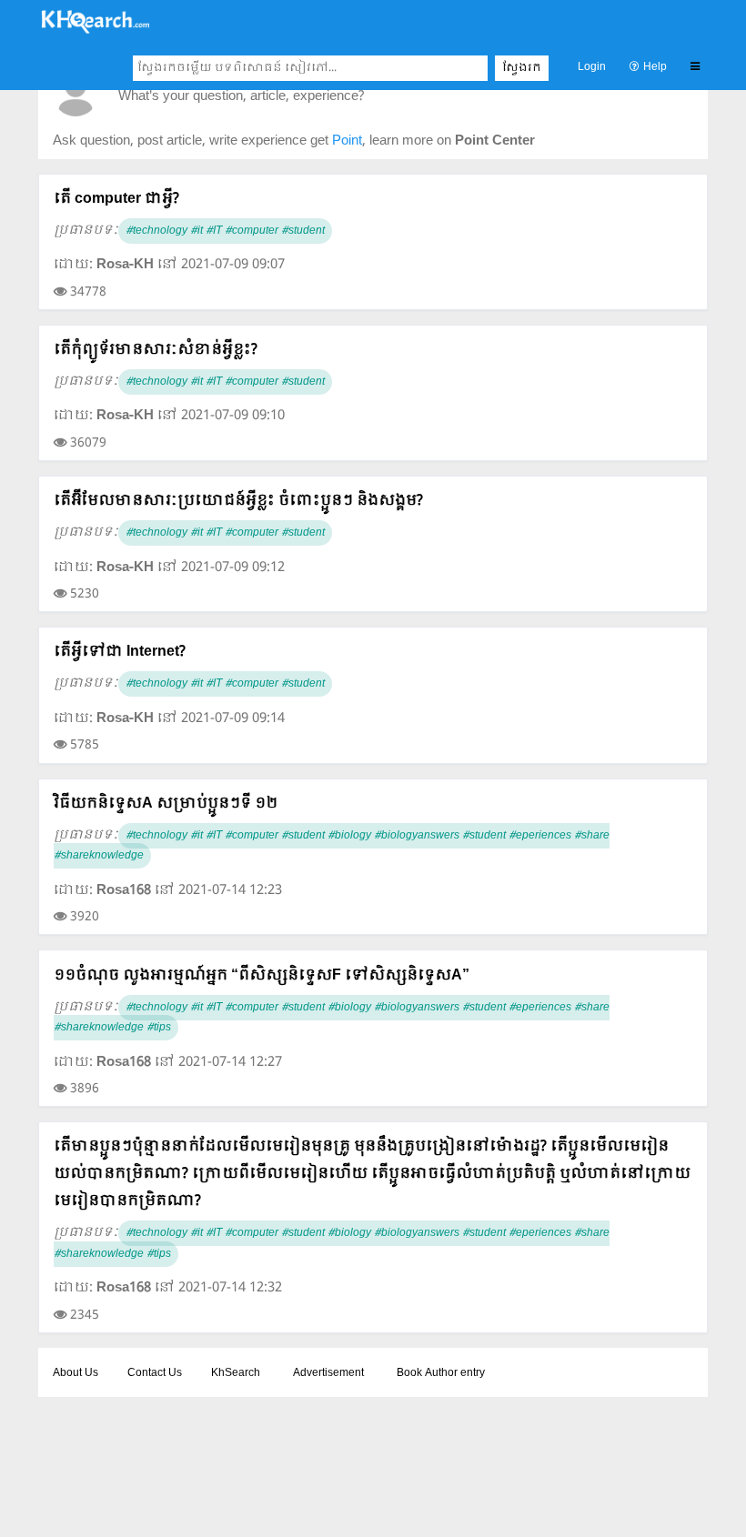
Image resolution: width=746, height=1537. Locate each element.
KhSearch (235, 1373)
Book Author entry (441, 1373)
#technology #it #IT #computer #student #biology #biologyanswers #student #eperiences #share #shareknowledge (332, 846)
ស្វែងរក (521, 68)
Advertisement (328, 1373)
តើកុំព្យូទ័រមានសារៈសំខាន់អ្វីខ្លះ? (155, 349)
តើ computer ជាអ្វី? (116, 198)
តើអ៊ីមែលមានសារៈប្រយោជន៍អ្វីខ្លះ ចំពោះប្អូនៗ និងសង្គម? (238, 500)
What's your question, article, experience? (241, 96)
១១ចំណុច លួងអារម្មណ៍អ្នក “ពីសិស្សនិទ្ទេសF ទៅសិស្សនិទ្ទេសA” (261, 975)
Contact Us (154, 1373)
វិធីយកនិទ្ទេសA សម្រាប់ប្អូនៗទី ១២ (165, 803)
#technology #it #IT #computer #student (225, 231)
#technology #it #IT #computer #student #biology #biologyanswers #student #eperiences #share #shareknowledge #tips (332, 1018)
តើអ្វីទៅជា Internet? (120, 651)
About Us (75, 1373)
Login (592, 67)
